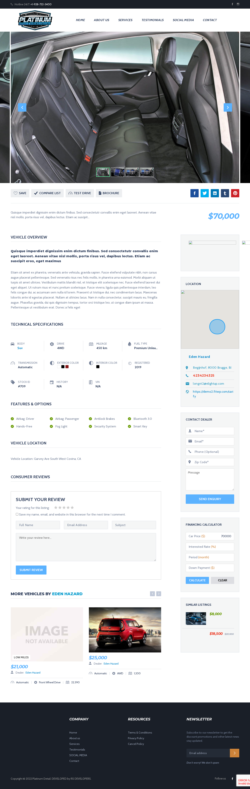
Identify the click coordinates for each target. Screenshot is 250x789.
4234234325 (203, 375)
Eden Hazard (67, 594)
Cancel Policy (136, 744)
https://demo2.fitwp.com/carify (213, 394)
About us (101, 20)
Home (80, 20)
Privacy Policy (136, 738)
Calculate (197, 580)
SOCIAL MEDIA (183, 20)
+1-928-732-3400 (41, 4)
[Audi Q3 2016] (196, 618)
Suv (20, 348)
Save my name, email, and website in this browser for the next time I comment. (72, 514)
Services (125, 20)
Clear (222, 580)
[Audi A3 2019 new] (196, 638)
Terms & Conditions (140, 732)
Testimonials (153, 20)
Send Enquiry (210, 499)
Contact (210, 20)
